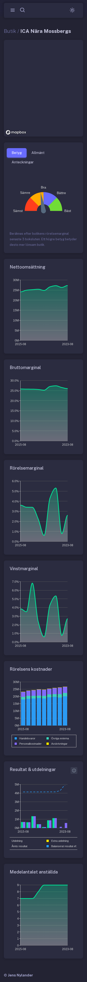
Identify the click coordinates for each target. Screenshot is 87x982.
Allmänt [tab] (37, 153)
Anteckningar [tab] (23, 162)
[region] (43, 88)
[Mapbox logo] (16, 132)
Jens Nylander (20, 975)
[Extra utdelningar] (74, 770)
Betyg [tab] (17, 153)
